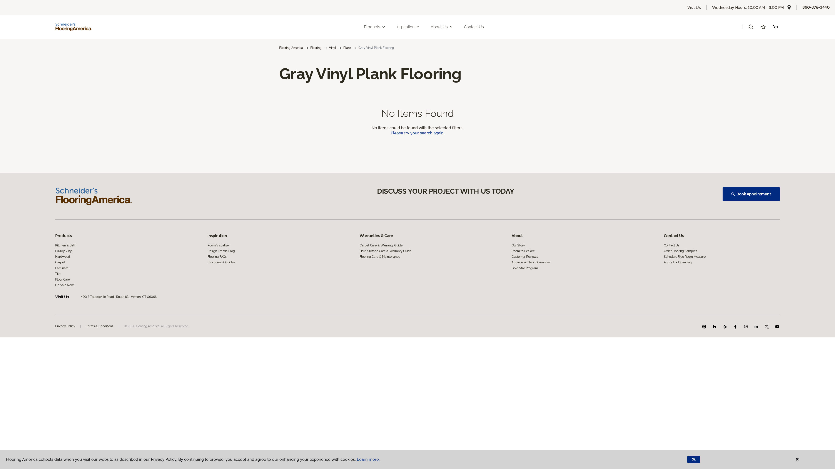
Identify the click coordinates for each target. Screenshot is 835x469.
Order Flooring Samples (680, 251)
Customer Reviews (525, 256)
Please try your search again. (417, 133)
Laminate (61, 268)
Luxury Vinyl (63, 251)
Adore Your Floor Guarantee (531, 262)
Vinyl (332, 48)
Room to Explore (523, 251)
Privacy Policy (65, 326)
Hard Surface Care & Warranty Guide (385, 251)
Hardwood (62, 256)
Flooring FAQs (217, 256)
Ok (694, 459)
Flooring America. (148, 326)
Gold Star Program (525, 268)
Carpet (60, 262)
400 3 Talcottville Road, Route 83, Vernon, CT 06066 (119, 297)
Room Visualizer (218, 245)
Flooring (316, 48)
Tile (57, 274)
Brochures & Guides (221, 262)
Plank (347, 48)
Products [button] (372, 27)
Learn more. (368, 459)
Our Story (518, 245)
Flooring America (291, 48)
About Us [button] (439, 27)
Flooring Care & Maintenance (380, 256)
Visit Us (694, 7)
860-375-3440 (816, 7)
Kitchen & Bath (65, 245)
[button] (751, 27)
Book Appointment (753, 194)
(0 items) (775, 27)
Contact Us (474, 27)
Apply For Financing (678, 262)
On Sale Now (64, 285)
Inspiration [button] (405, 27)
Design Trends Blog (221, 251)
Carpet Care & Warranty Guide (381, 245)
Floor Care (62, 279)
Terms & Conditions (99, 326)
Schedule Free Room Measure (685, 256)
